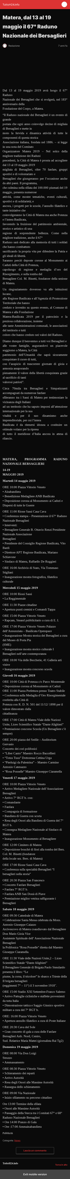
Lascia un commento (35, 1150)
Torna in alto (61, 1165)
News (17, 1140)
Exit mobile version (35, 1174)
